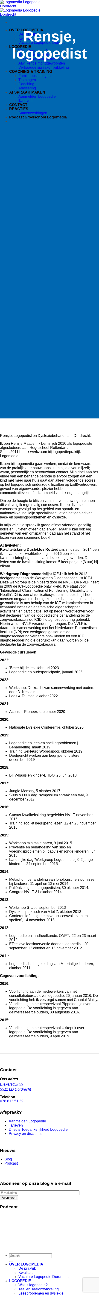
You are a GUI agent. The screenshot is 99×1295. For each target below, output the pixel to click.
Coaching (26, 84)
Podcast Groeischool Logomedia (38, 117)
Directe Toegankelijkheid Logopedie (38, 1129)
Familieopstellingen (34, 76)
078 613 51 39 (11, 1101)
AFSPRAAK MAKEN (27, 92)
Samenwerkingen (32, 113)
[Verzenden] (11, 1261)
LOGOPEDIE (20, 1281)
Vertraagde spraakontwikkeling (43, 67)
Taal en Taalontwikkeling (38, 1289)
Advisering (27, 88)
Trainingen (27, 80)
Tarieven (25, 101)
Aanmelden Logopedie (37, 96)
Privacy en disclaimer (26, 1134)
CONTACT (18, 105)
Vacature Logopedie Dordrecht (43, 1277)
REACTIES (18, 109)
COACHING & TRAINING (30, 72)
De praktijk (27, 1268)
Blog (8, 1159)
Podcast (11, 1163)
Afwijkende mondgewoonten (41, 63)
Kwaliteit (25, 1272)
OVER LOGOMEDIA (26, 1264)
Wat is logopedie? (33, 1285)
